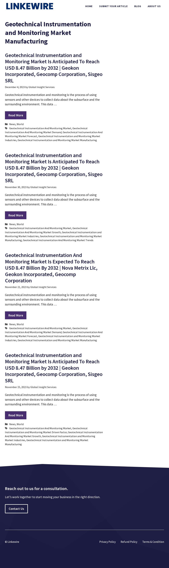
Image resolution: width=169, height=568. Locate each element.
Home (89, 6)
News (12, 124)
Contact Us (16, 509)
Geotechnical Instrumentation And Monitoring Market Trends (58, 240)
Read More (15, 115)
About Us (154, 6)
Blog (137, 6)
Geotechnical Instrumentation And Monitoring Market (40, 128)
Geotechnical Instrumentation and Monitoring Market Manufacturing (57, 140)
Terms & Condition (153, 542)
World (20, 124)
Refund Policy (129, 542)
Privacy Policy (107, 542)
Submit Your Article (113, 6)
